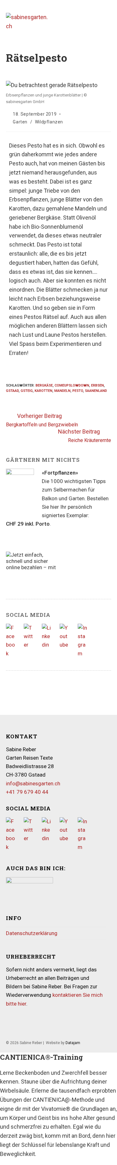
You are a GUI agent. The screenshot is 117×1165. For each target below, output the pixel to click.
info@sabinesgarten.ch (33, 783)
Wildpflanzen (49, 121)
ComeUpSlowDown (72, 385)
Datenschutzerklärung (31, 933)
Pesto (77, 391)
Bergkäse (44, 385)
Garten (20, 121)
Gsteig (27, 391)
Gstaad (12, 391)
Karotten (43, 391)
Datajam (73, 1043)
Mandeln (62, 391)
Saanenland (96, 391)
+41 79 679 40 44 (27, 792)
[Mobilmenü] (109, 22)
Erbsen (97, 385)
